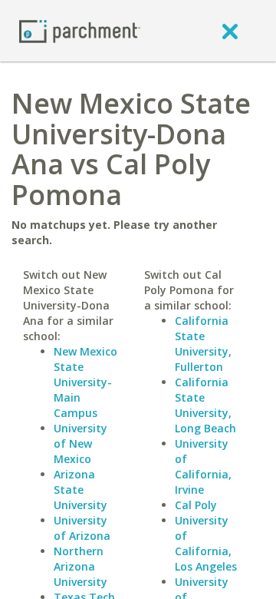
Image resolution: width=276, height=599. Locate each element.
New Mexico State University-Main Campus (85, 382)
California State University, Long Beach (205, 405)
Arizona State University (80, 489)
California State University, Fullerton (203, 343)
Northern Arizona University (80, 566)
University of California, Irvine (203, 466)
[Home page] (79, 30)
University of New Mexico (80, 443)
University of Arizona (82, 528)
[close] (230, 31)
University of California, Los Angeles (206, 543)
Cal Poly (196, 505)
